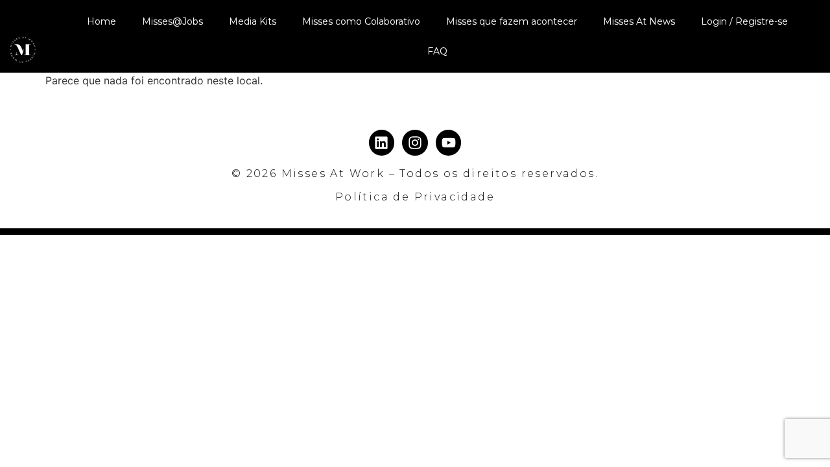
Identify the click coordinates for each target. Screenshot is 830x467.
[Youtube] (449, 143)
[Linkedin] (382, 143)
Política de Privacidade (415, 197)
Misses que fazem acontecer (511, 21)
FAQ (437, 51)
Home (101, 21)
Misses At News (639, 21)
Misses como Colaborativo (361, 21)
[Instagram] (415, 143)
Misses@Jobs (172, 21)
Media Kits (252, 21)
